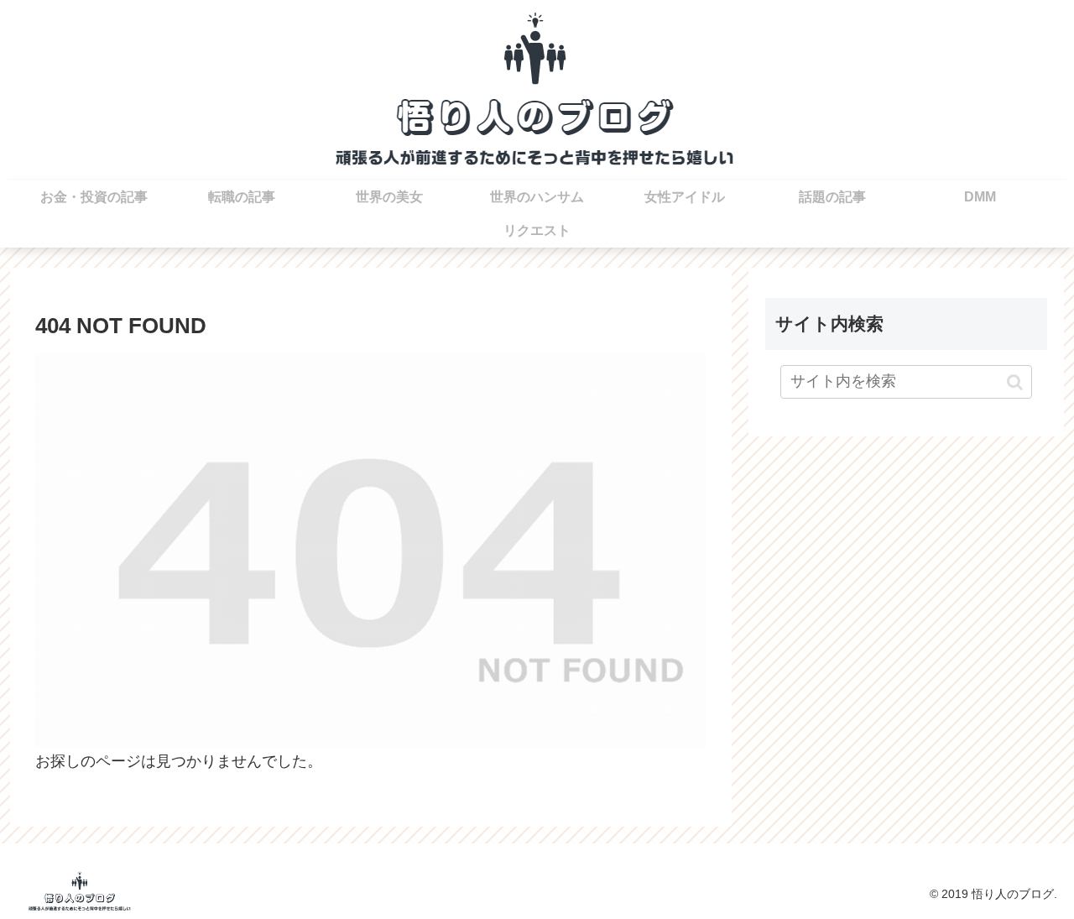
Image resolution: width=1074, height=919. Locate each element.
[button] (1015, 382)
